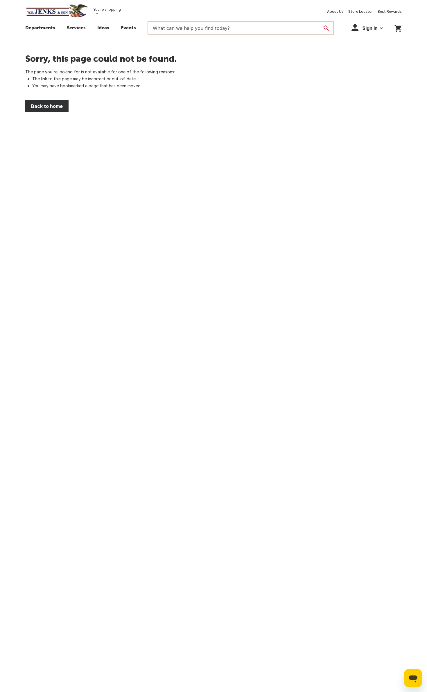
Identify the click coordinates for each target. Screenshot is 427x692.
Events (128, 27)
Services (76, 27)
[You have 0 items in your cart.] (398, 27)
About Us (335, 11)
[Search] (326, 28)
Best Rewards (390, 11)
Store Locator (360, 11)
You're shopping (107, 9)
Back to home (47, 106)
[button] (103, 28)
